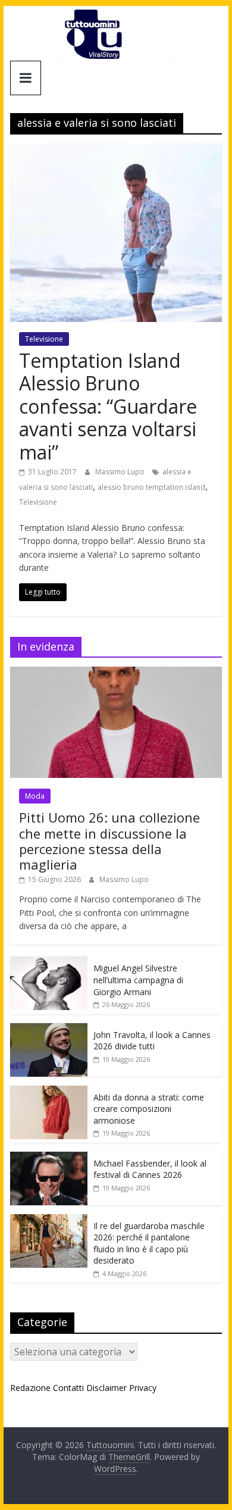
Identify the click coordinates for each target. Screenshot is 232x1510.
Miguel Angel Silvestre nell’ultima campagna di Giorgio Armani (138, 979)
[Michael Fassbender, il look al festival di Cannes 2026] (48, 1158)
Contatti (68, 1387)
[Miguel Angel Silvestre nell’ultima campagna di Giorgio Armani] (48, 962)
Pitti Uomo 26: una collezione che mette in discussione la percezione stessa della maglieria (109, 840)
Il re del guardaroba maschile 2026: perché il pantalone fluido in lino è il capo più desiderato (149, 1243)
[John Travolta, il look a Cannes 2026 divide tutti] (48, 1029)
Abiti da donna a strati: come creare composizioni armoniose (148, 1109)
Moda (35, 796)
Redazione (30, 1387)
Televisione (44, 339)
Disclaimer (106, 1387)
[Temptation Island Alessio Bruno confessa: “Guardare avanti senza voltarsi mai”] (116, 150)
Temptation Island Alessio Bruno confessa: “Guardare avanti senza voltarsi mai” (108, 406)
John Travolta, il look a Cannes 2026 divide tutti (152, 1040)
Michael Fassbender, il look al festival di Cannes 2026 (149, 1169)
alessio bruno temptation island (151, 487)
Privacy (142, 1387)
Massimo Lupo (120, 472)
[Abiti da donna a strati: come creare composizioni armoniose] (48, 1092)
